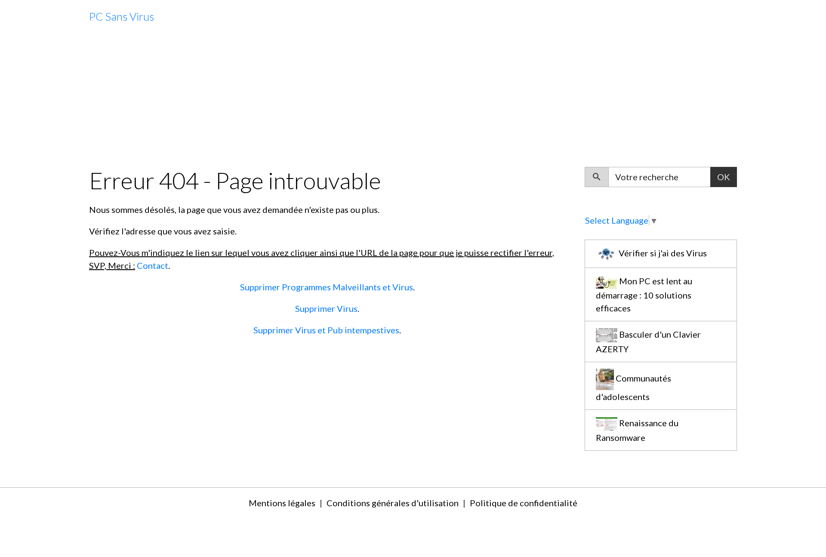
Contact (152, 265)
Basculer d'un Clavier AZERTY (648, 341)
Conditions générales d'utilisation (393, 503)
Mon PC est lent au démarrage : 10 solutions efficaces (644, 294)
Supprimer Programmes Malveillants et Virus (326, 287)
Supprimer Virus (326, 308)
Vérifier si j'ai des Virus (662, 253)
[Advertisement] (413, 100)
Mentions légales (282, 503)
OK (723, 177)
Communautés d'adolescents (633, 387)
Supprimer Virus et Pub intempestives (326, 330)
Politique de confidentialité (523, 503)
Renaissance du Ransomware (637, 430)
